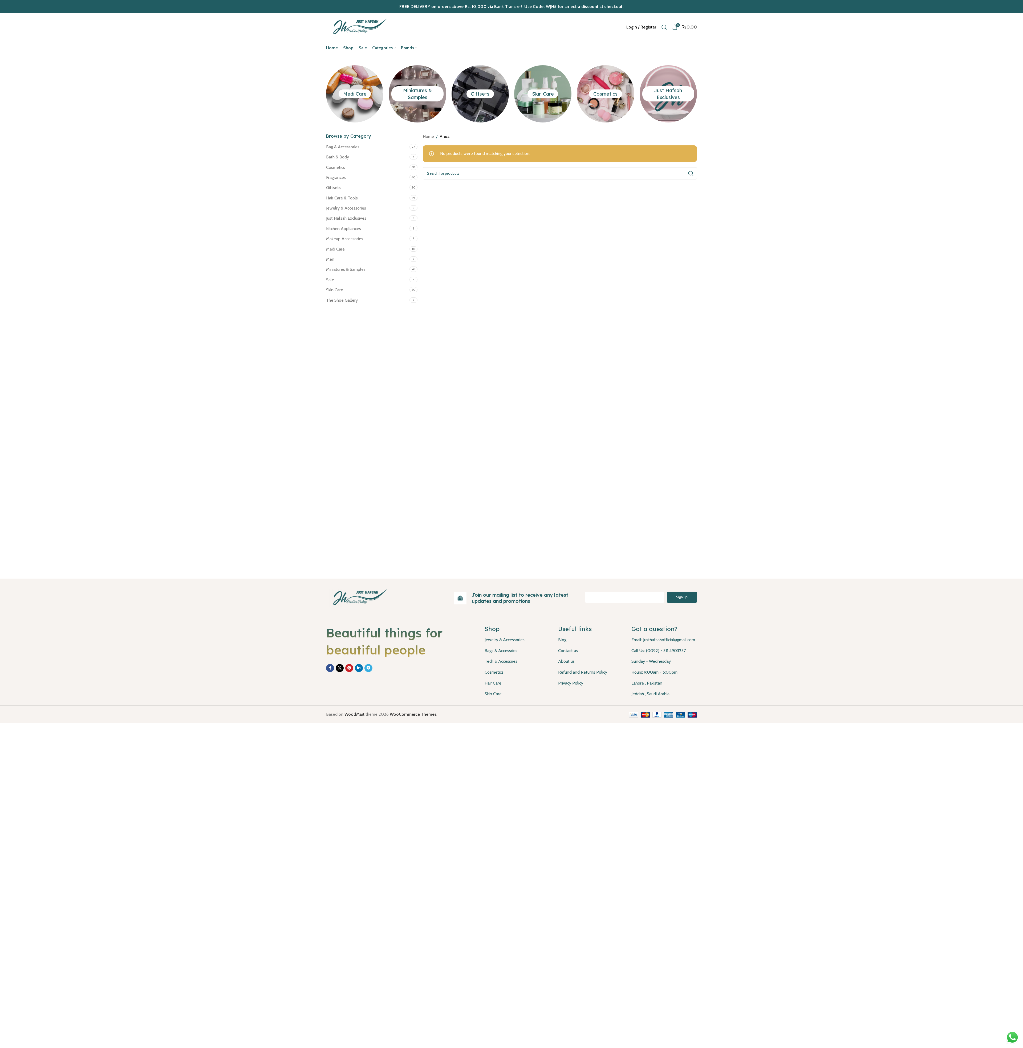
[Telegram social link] (368, 668)
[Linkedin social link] (359, 668)
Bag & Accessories (342, 146)
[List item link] (517, 639)
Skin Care (543, 94)
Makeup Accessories (344, 238)
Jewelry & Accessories (346, 208)
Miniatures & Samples (346, 269)
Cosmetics (605, 94)
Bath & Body (337, 156)
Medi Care (355, 94)
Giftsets (480, 94)
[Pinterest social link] (349, 668)
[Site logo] (358, 26)
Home (428, 136)
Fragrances (336, 177)
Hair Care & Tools (342, 197)
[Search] (664, 27)
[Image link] (358, 597)
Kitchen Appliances (343, 228)
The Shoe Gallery (342, 300)
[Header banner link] (511, 6)
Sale (330, 279)
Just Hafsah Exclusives (346, 218)
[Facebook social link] (330, 668)
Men (330, 259)
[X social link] (340, 668)
